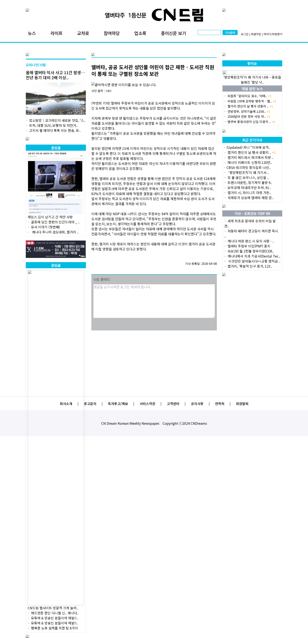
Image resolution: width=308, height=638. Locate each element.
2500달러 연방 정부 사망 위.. (249, 116)
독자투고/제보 (118, 403)
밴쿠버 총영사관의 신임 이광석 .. (251, 121)
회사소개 (66, 403)
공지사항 (197, 403)
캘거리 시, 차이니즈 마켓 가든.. (249, 192)
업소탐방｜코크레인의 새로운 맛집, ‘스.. (57, 120)
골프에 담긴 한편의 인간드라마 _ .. (55, 221)
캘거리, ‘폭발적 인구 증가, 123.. (250, 266)
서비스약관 (147, 403)
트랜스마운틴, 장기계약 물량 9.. (250, 182)
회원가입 (256, 34)
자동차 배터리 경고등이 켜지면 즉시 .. (251, 233)
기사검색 (230, 33)
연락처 (219, 403)
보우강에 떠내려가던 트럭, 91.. (249, 187)
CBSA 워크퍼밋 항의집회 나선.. (248, 167)
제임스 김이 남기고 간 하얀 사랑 (50, 216)
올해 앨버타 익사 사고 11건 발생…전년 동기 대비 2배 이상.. (55, 74)
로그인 (244, 34)
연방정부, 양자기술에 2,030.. (249, 111)
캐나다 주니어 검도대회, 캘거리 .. (55, 231)
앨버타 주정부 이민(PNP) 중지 (249, 245)
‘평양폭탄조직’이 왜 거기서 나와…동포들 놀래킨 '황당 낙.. (252, 80)
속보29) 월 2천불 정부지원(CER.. (251, 251)
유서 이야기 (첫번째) (45, 226)
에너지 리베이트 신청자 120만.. (250, 162)
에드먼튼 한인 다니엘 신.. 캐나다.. (55, 612)
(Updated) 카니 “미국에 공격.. (248, 147)
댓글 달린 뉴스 (252, 88)
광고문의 (90, 403)
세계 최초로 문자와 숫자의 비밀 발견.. (250, 223)
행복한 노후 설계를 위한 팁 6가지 (54, 627)
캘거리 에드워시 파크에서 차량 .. (250, 157)
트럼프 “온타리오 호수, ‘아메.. (250, 96)
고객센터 (173, 403)
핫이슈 (252, 63)
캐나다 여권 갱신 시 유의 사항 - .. (251, 240)
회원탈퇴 (242, 403)
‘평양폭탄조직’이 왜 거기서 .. (248, 172)
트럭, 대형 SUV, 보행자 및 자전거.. (53, 125)
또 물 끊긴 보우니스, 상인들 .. (248, 177)
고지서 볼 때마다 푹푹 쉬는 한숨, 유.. (55, 130)
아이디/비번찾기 (273, 34)
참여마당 (112, 33)
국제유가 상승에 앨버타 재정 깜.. (250, 197)
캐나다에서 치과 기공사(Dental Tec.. (254, 256)
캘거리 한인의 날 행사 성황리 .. (250, 106)
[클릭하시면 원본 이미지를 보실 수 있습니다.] (154, 84)
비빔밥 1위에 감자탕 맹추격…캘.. (252, 101)
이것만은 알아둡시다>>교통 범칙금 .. (254, 261)
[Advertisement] (154, 361)
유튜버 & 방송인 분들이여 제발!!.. (54, 617)
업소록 (140, 33)
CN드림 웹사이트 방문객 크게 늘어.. (53, 607)
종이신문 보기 (173, 33)
